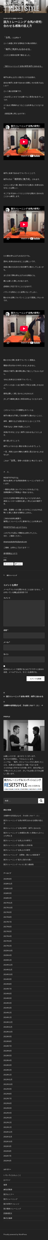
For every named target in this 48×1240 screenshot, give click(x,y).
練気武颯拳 (7, 1189)
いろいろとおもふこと (12, 1175)
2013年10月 (8, 1032)
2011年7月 (7, 1156)
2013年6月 (7, 1051)
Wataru (20, 18)
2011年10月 (7, 1141)
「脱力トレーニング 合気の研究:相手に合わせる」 (23, 66)
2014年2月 (7, 1013)
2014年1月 (7, 1017)
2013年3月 (7, 1065)
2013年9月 (7, 1037)
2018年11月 (7, 884)
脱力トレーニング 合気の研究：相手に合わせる (22, 828)
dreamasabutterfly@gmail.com (15, 542)
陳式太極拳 (7, 1218)
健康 (5, 1185)
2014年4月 (7, 1003)
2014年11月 (7, 970)
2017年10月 (8, 908)
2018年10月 (8, 888)
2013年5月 (7, 1056)
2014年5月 (7, 998)
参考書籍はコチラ (10, 553)
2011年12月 (7, 1132)
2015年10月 (8, 951)
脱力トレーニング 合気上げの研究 (16, 850)
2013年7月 (7, 1046)
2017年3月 (7, 941)
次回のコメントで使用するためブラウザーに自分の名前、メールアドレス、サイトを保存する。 (23, 670)
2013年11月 (7, 1027)
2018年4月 (7, 898)
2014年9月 (7, 979)
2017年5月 (7, 931)
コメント (6, 598)
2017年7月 (7, 922)
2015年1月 (7, 960)
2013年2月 (7, 1070)
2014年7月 (7, 989)
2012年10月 (8, 1084)
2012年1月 (7, 1127)
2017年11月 (7, 903)
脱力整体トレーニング (12, 1209)
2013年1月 (7, 1075)
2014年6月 (7, 994)
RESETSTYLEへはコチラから (15, 527)
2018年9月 (7, 893)
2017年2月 (7, 946)
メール (6, 642)
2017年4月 (7, 936)
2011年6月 (7, 1161)
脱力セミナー (8, 1194)
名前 (5, 630)
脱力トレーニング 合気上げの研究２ (17, 840)
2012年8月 (7, 1094)
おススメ (6, 1180)
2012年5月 (7, 1108)
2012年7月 (7, 1099)
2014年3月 (7, 1008)
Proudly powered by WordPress (15, 1234)
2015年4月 (7, 955)
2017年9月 (7, 912)
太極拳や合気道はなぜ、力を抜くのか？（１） (21, 816)
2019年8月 (7, 879)
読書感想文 (7, 1213)
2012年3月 (7, 1118)
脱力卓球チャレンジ (11, 1204)
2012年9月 (7, 1089)
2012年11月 (7, 1079)
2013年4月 (7, 1060)
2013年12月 (8, 1022)
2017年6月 (7, 927)
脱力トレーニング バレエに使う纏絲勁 (18, 864)
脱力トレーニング (12, 575)
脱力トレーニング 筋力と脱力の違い (17, 860)
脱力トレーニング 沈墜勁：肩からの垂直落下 (21, 855)
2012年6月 (7, 1103)
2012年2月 (7, 1122)
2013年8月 (7, 1041)
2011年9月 (7, 1146)
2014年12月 (8, 965)
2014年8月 (7, 984)
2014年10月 (8, 974)
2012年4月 (7, 1113)
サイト (6, 654)
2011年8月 (7, 1151)
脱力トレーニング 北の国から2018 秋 (18, 845)
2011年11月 (7, 1137)
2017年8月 (7, 917)
